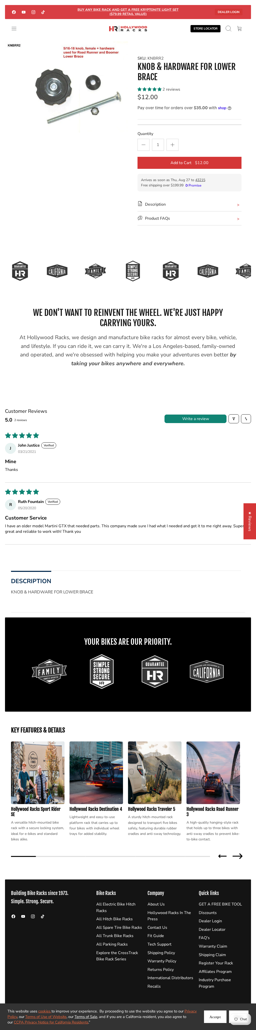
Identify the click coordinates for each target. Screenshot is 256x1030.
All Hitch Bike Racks (114, 919)
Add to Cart (189, 163)
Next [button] (237, 856)
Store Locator (206, 29)
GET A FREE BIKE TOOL (220, 904)
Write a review (195, 419)
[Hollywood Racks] (128, 29)
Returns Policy (161, 969)
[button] (150, 89)
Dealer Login (229, 12)
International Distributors (170, 978)
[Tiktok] (43, 12)
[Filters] (233, 418)
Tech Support (160, 944)
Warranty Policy (162, 961)
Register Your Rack (216, 963)
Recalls (154, 986)
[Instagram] (33, 12)
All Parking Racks (112, 944)
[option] (66, 87)
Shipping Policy (161, 953)
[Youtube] (23, 12)
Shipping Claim (212, 955)
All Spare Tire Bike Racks (119, 927)
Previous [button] (223, 856)
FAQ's (204, 938)
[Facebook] (14, 12)
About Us (156, 904)
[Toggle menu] (16, 29)
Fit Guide (156, 936)
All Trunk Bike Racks (115, 936)
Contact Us (157, 927)
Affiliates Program (215, 971)
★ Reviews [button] (249, 521)
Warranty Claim (213, 946)
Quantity (145, 134)
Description (31, 581)
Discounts (208, 913)
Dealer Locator (212, 929)
